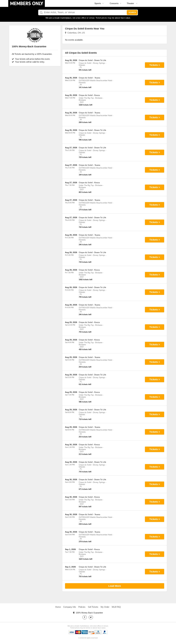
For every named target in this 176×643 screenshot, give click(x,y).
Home (58, 607)
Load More (114, 586)
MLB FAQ (116, 607)
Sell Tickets (93, 607)
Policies (81, 607)
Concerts (114, 3)
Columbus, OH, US (75, 32)
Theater (131, 3)
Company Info (69, 607)
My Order (105, 607)
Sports (97, 3)
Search (132, 12)
